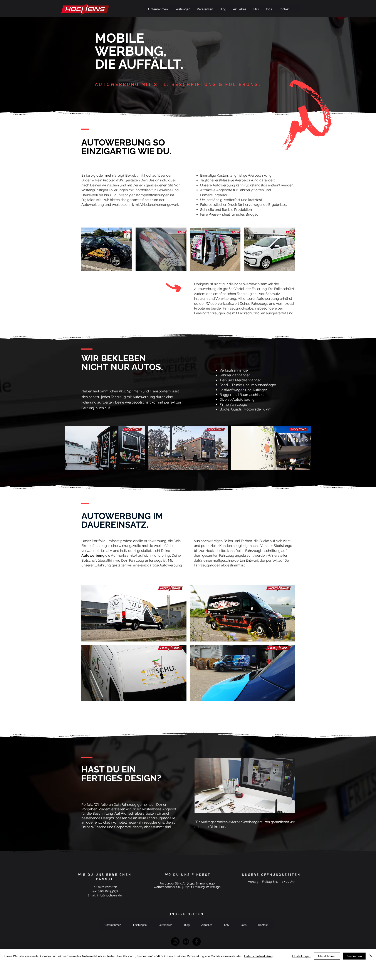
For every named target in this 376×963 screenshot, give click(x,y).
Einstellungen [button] (301, 956)
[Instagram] (175, 941)
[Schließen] (370, 956)
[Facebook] (196, 941)
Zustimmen (354, 956)
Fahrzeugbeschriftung (262, 551)
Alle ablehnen (327, 956)
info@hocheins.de (109, 895)
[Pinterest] (186, 941)
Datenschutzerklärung (259, 956)
